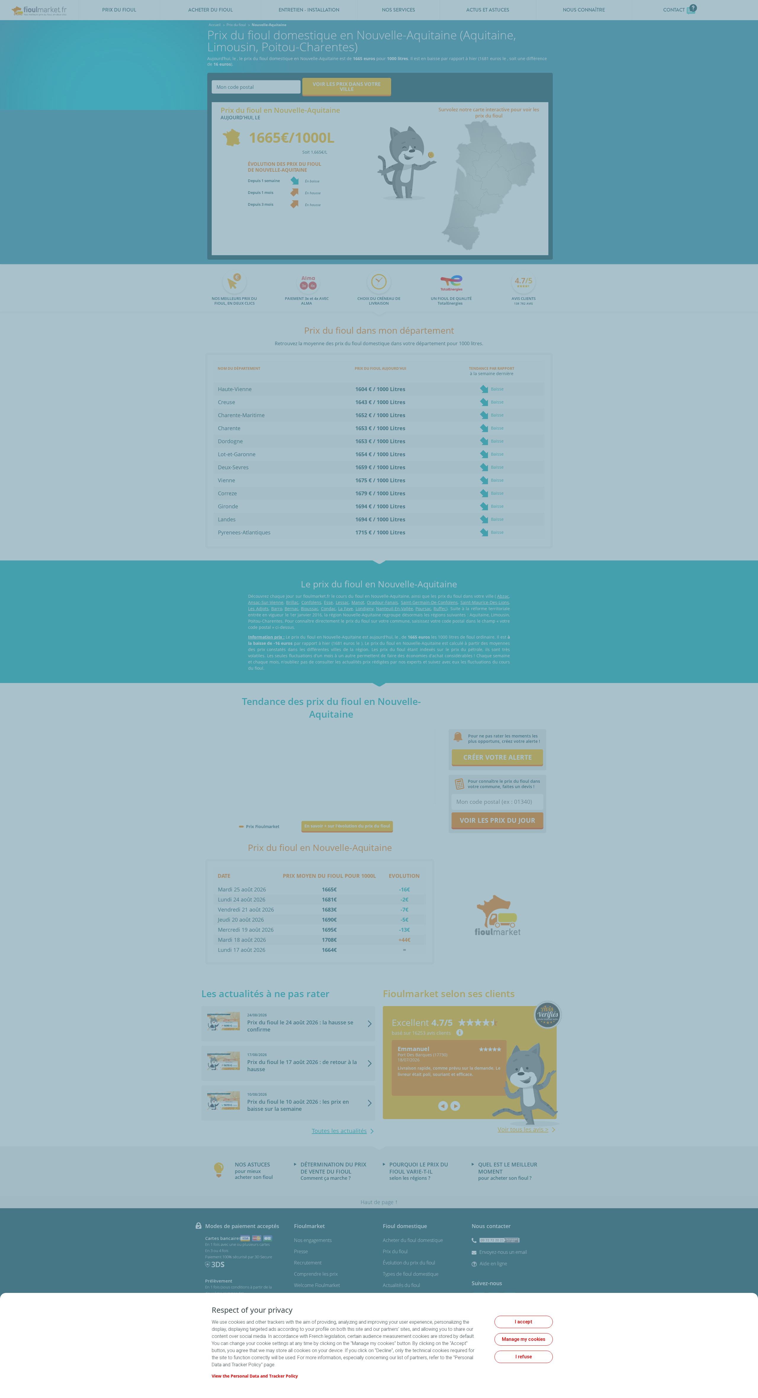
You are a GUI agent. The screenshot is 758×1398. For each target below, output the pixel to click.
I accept (523, 1322)
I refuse (523, 1357)
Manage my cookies (523, 1339)
